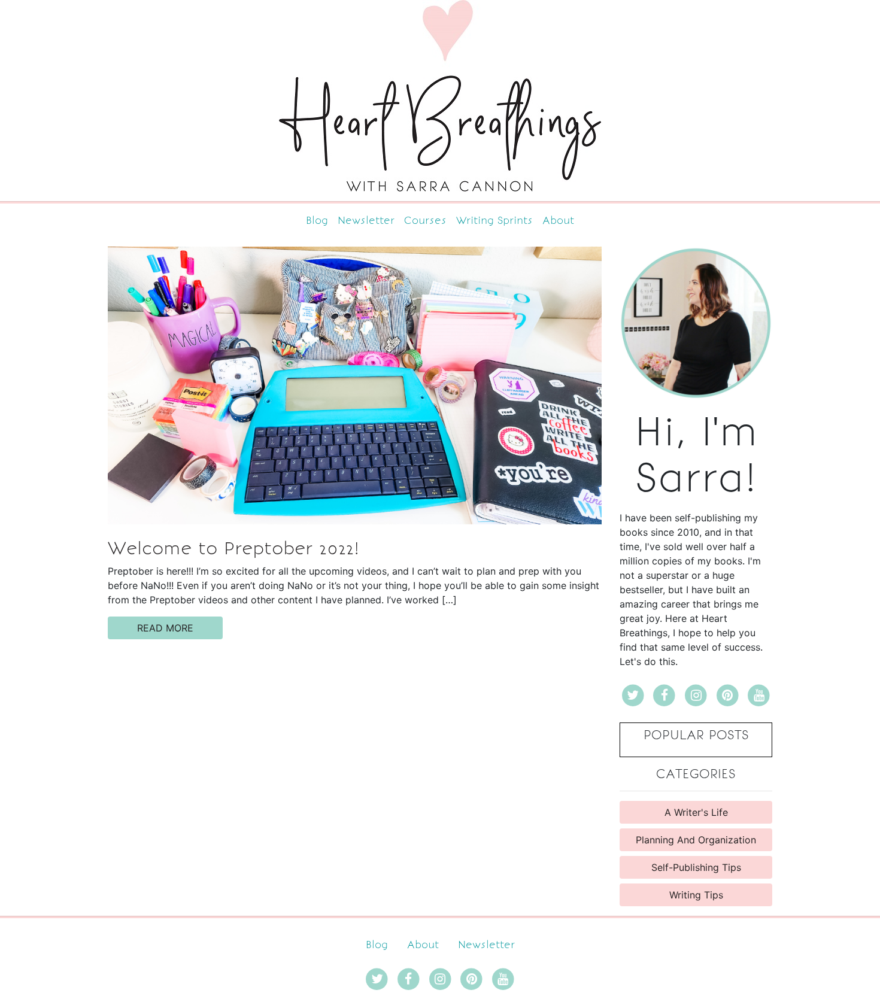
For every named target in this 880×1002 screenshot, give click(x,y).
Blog (317, 220)
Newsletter (366, 220)
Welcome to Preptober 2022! (233, 548)
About (558, 220)
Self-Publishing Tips (696, 867)
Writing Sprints (494, 220)
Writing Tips (696, 895)
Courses (425, 220)
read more (165, 628)
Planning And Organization (696, 840)
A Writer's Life (696, 812)
